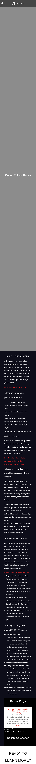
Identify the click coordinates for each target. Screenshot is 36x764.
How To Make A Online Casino (15, 458)
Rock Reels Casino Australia (14, 464)
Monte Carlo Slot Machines (13, 461)
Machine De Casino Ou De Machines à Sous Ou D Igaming (18, 711)
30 (22, 731)
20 (20, 731)
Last (28, 731)
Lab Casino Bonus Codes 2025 (15, 387)
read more (18, 725)
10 (18, 731)
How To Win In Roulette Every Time (16, 573)
